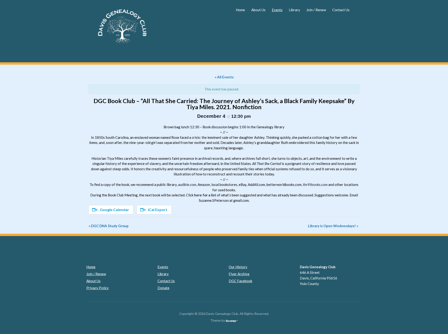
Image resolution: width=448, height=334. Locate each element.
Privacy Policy (97, 288)
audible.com (187, 184)
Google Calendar (114, 209)
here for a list (205, 195)
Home (240, 10)
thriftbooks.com (315, 184)
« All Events (224, 77)
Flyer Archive (239, 274)
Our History (238, 267)
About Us (258, 10)
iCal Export (157, 209)
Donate (163, 288)
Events (277, 10)
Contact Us (341, 10)
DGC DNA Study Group (109, 226)
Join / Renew (316, 10)
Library (294, 10)
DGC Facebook (240, 281)
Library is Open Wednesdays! (333, 226)
